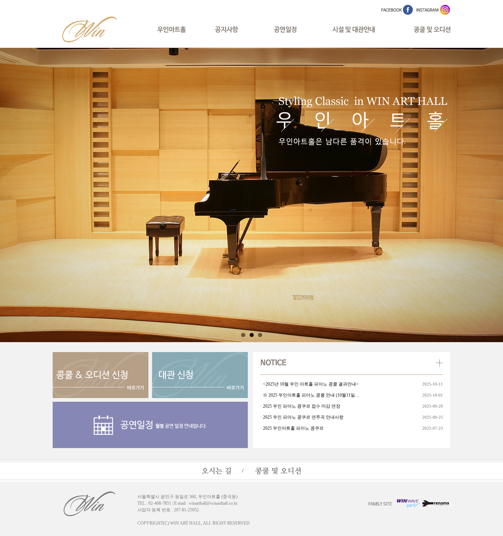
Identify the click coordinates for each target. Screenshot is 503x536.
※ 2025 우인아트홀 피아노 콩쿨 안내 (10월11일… (311, 395)
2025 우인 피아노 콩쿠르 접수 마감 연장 (301, 406)
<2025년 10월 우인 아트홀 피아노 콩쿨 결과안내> (311, 384)
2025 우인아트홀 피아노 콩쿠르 (293, 428)
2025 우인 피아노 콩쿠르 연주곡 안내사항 (303, 417)
